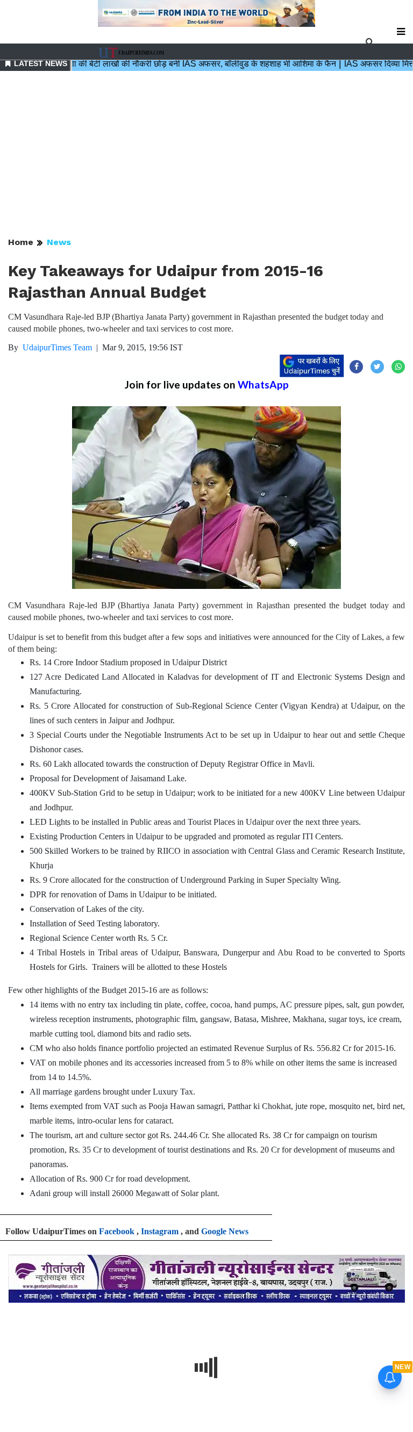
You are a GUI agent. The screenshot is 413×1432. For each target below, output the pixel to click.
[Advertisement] (206, 155)
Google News (224, 1231)
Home (20, 242)
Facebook (116, 1231)
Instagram (160, 1231)
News (59, 242)
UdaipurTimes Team (57, 347)
